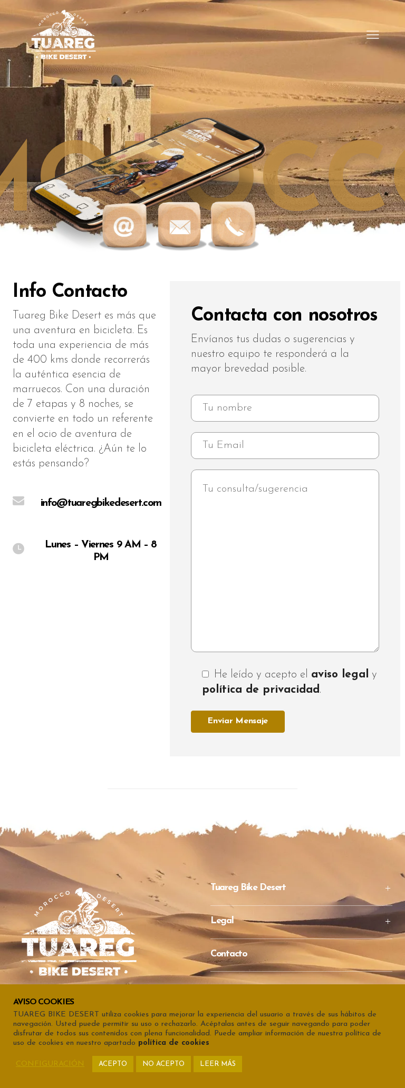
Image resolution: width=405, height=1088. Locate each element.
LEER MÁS (218, 1064)
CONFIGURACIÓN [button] (50, 1064)
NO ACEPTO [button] (163, 1064)
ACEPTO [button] (113, 1064)
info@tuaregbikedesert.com (101, 503)
